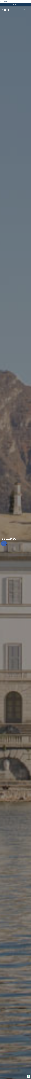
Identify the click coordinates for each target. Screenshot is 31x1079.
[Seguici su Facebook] (2, 10)
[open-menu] (28, 10)
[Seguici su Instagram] (5, 10)
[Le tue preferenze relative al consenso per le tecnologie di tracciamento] (28, 1076)
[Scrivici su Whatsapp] (8, 10)
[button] (24, 10)
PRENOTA (15, 4)
